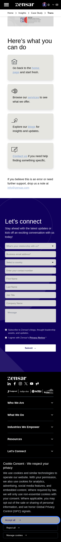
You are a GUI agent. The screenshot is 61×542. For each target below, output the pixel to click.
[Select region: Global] (51, 5)
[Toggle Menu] (6, 4)
